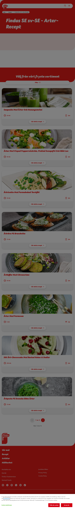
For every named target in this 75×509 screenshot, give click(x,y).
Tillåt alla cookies (54, 505)
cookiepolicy (7, 498)
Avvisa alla (66, 505)
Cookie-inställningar (6, 505)
